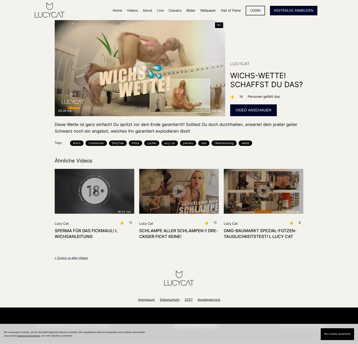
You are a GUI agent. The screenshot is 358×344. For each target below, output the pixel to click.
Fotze (135, 143)
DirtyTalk (118, 143)
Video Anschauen (253, 110)
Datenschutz (170, 300)
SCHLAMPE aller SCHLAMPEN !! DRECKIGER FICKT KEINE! (178, 233)
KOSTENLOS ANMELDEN (293, 10)
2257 (189, 300)
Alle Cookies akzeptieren (337, 333)
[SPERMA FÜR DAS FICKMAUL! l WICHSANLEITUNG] (94, 191)
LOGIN (255, 10)
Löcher (151, 143)
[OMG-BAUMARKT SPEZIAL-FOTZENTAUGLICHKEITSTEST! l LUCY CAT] (263, 191)
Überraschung (224, 143)
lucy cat (169, 143)
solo (204, 143)
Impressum (146, 300)
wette (245, 143)
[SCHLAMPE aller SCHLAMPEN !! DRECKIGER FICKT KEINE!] (179, 191)
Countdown (96, 143)
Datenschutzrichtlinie (28, 335)
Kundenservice (209, 300)
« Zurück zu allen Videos (71, 258)
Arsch (77, 143)
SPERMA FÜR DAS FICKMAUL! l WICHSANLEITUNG (86, 233)
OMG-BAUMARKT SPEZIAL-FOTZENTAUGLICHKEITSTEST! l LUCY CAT (260, 233)
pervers (188, 143)
